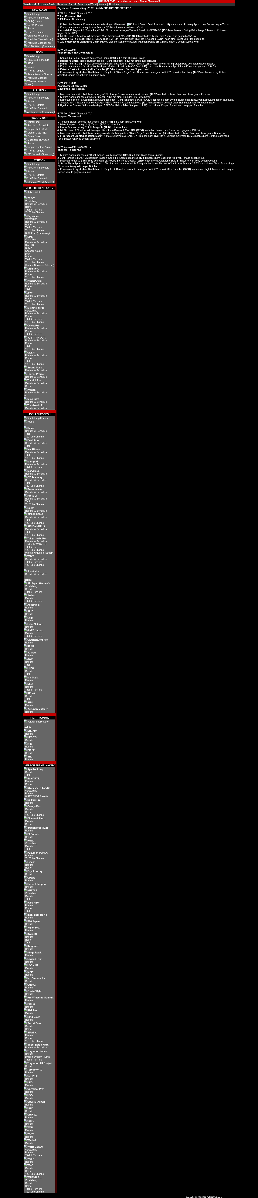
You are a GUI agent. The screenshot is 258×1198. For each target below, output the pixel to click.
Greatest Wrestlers (37, 35)
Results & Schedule (38, 17)
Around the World (87, 4)
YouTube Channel (37, 77)
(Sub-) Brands (34, 21)
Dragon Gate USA (37, 129)
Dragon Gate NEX (37, 132)
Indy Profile (33, 191)
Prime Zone (33, 136)
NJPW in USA (35, 24)
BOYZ (28, 248)
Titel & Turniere (35, 32)
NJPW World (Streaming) (41, 46)
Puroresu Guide (46, 4)
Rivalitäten (114, 4)
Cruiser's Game (33, 250)
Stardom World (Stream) (40, 182)
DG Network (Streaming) (40, 154)
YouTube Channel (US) (39, 42)
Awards (102, 4)
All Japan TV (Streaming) (41, 112)
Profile (30, 421)
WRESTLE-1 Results (36, 796)
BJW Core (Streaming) (37, 233)
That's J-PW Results (36, 544)
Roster (31, 28)
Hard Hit (29, 245)
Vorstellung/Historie (38, 418)
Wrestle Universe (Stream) (39, 265)
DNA (27, 253)
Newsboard (29, 4)
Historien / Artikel (66, 4)
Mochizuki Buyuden (38, 139)
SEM (30, 63)
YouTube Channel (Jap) (40, 39)
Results (29, 589)
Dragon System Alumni (40, 147)
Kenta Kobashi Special (39, 74)
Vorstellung (33, 14)
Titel (27, 289)
